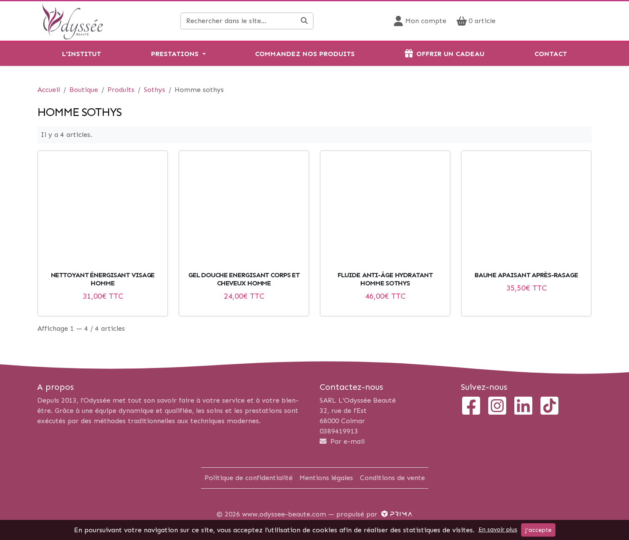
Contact (550, 54)
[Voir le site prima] (396, 514)
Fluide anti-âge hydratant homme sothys (385, 279)
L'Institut (81, 54)
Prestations (175, 54)
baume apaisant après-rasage (526, 275)
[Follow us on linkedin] (523, 406)
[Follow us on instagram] (497, 406)
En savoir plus (497, 529)
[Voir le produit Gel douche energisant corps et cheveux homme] (244, 212)
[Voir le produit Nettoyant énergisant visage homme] (102, 212)
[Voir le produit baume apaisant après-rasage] (526, 212)
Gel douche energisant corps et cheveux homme (244, 279)
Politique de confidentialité (249, 478)
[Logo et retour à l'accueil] (72, 20)
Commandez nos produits (305, 54)
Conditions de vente (392, 478)
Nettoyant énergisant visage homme (103, 279)
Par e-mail (346, 441)
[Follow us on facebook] (471, 406)
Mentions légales (326, 478)
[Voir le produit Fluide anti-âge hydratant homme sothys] (385, 212)
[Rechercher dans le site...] (304, 21)
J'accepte (538, 530)
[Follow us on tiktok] (549, 406)
